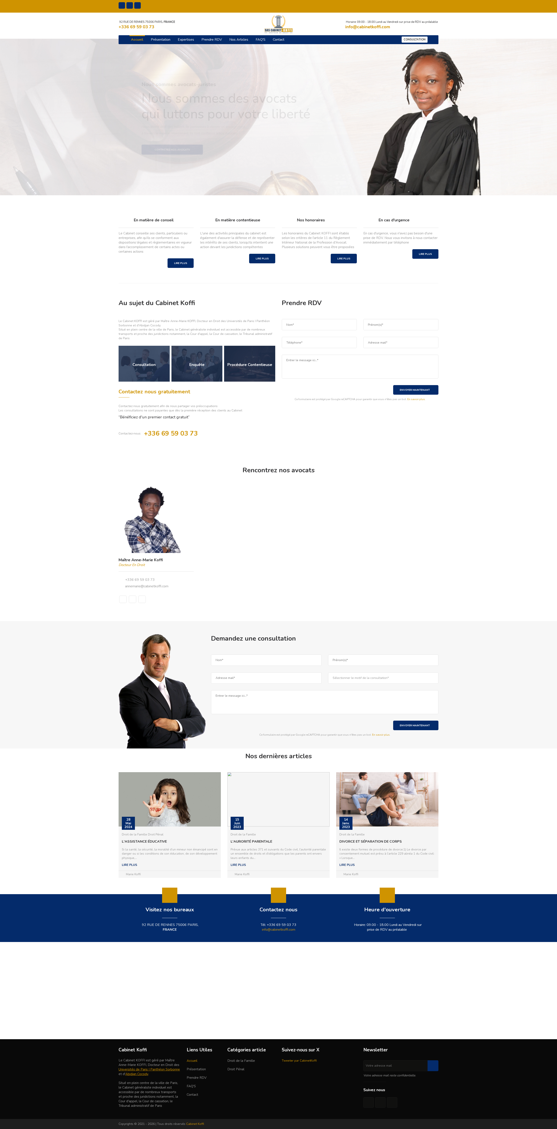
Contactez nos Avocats (278, 156)
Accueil (137, 39)
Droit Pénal (235, 1069)
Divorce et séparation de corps (370, 841)
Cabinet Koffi (195, 1124)
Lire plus (180, 263)
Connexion (431, 2)
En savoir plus (416, 399)
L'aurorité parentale (251, 841)
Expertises (186, 39)
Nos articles (238, 39)
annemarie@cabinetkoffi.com (146, 586)
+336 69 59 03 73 (140, 579)
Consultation (415, 40)
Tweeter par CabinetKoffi (299, 1061)
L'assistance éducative (144, 841)
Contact (278, 39)
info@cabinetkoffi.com (278, 929)
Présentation (160, 39)
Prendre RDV (211, 39)
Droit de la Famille (241, 1061)
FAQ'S (260, 39)
